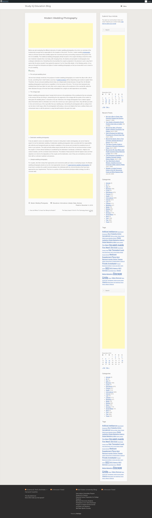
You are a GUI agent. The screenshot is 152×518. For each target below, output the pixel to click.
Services (79, 203)
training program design (119, 280)
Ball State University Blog (87, 489)
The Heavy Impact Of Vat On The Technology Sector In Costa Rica (77, 211)
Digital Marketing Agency (116, 240)
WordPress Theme (119, 282)
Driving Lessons (119, 242)
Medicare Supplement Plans (109, 255)
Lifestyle (70, 203)
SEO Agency (114, 268)
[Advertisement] (60, 35)
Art (106, 185)
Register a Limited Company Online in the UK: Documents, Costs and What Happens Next (114, 170)
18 (122, 100)
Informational (63, 203)
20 (106, 102)
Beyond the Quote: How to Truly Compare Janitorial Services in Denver (115, 140)
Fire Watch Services (109, 247)
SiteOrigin (78, 513)
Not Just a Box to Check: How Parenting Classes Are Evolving (114, 117)
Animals (108, 183)
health (122, 250)
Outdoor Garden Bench (107, 261)
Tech (107, 218)
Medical (108, 209)
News (74, 203)
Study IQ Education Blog (38, 6)
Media (107, 207)
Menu (125, 6)
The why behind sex (30, 496)
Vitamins (105, 282)
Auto (107, 187)
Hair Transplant (114, 250)
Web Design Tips (111, 282)
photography (86, 52)
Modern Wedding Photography (60, 18)
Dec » (108, 107)
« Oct (103, 107)
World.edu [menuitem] (5, 1)
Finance (108, 194)
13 (106, 100)
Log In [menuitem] (149, 1)
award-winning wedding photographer (78, 165)
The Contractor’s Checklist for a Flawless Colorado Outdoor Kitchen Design (115, 157)
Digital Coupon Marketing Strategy (109, 238)
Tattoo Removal (116, 278)
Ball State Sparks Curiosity (83, 508)
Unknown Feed (109, 489)
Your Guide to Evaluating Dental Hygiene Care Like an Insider (115, 123)
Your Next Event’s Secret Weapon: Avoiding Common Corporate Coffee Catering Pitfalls (115, 162)
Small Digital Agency (112, 270)
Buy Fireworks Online (114, 234)
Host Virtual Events (106, 252)
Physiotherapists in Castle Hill (118, 261)
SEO (107, 268)
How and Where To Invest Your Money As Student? (43, 210)
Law (107, 201)
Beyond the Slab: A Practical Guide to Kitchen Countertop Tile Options (115, 129)
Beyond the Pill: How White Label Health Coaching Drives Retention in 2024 (115, 151)
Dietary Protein (121, 236)
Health (108, 196)
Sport (107, 216)
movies (110, 259)
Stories (109, 278)
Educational (56, 203)
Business (108, 188)
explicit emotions (61, 80)
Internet (108, 200)
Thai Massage (110, 280)
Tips (107, 220)
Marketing (108, 205)
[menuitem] (146, 1)
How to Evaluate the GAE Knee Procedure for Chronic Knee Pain (115, 134)
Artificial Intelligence (109, 231)
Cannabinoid (106, 236)
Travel (107, 222)
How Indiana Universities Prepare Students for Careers (85, 494)
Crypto (108, 190)
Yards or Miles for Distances (108, 284)
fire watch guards (116, 244)
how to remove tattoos (115, 252)
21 (109, 102)
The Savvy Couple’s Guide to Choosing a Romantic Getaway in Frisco (115, 146)
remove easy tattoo (116, 265)
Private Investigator (109, 263)
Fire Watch (105, 245)
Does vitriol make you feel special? (34, 498)
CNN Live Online (114, 236)
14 (109, 100)
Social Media (109, 214)
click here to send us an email (113, 22)
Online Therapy (118, 259)
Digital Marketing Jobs (109, 242)
